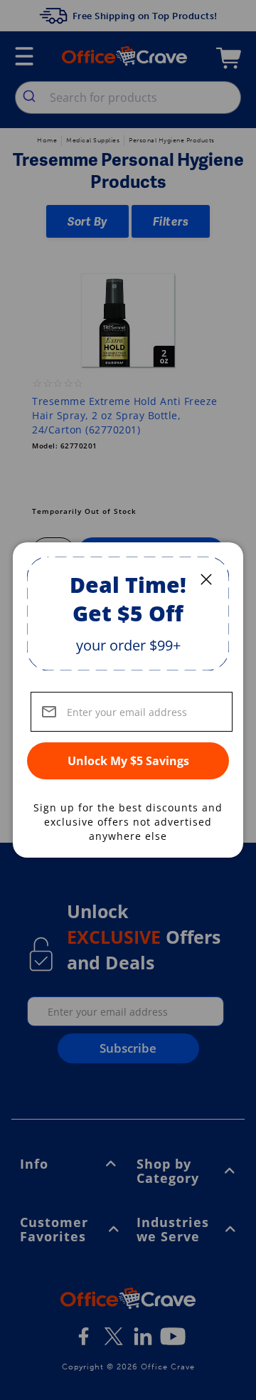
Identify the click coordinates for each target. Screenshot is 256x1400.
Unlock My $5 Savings (128, 761)
